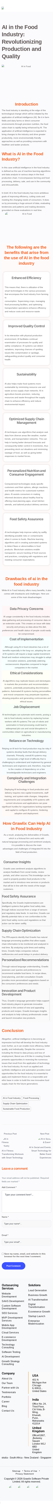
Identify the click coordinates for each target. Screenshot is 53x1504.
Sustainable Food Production (16, 1109)
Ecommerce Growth (39, 1311)
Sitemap (16, 1471)
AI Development (11, 1356)
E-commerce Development (9, 1338)
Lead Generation (37, 1290)
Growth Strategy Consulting (11, 1362)
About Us (7, 1378)
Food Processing (31, 1098)
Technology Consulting (8, 1346)
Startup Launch (36, 1316)
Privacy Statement (25, 1474)
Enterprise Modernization (36, 1322)
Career (5, 1401)
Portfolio (6, 1397)
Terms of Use (30, 1471)
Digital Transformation (36, 1305)
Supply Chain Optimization (15, 1103)
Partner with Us (10, 1387)
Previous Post (10, 1134)
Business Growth (37, 1295)
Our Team (7, 1383)
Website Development (9, 1295)
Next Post (44, 1134)
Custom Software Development (11, 1307)
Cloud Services (10, 1332)
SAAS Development (13, 1301)
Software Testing (11, 1352)
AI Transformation (38, 1299)
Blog (4, 1406)
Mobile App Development (9, 1326)
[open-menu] (47, 8)
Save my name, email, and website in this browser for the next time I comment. (24, 1255)
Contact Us (8, 1410)
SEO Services (9, 1313)
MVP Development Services (12, 1319)
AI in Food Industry (12, 1098)
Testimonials (9, 1392)
